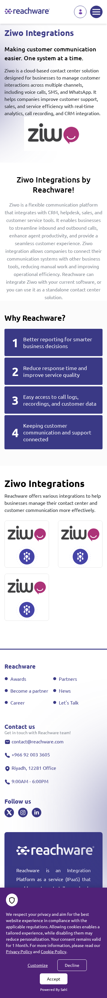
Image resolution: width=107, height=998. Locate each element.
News (65, 691)
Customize (38, 965)
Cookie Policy (53, 951)
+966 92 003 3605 (31, 754)
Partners (68, 679)
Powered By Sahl (53, 989)
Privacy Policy (19, 951)
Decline (72, 965)
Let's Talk (68, 702)
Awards (18, 679)
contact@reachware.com (38, 741)
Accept (53, 978)
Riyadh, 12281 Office (34, 768)
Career (17, 702)
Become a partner (29, 691)
